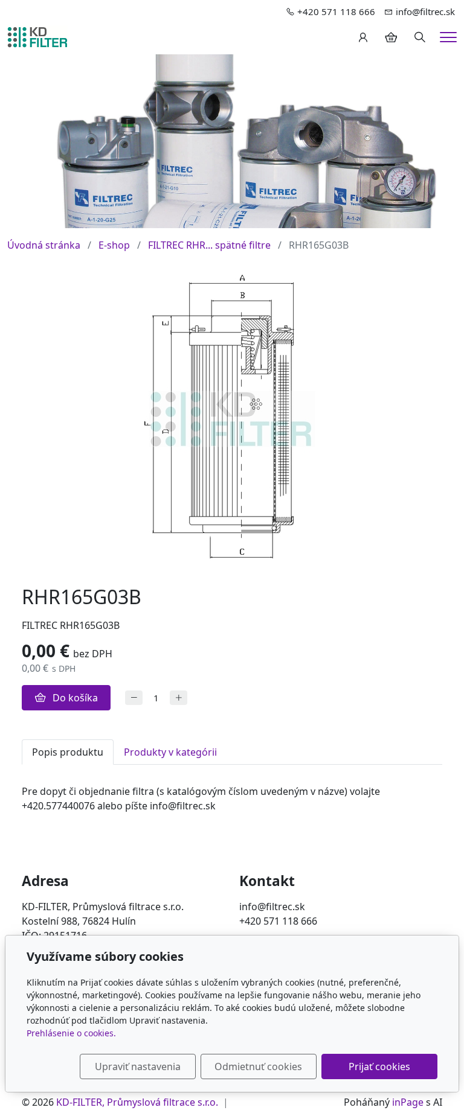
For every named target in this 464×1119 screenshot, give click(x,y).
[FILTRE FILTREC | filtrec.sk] (37, 36)
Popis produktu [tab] (67, 752)
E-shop (114, 245)
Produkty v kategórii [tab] (170, 752)
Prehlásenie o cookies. (71, 1033)
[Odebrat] (134, 698)
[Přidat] (178, 698)
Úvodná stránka (43, 245)
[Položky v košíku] (391, 37)
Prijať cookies (379, 1066)
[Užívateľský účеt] (363, 37)
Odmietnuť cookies (258, 1066)
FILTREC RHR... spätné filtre (209, 245)
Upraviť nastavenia (138, 1066)
